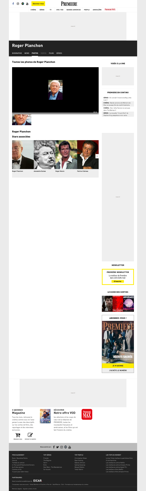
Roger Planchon (17, 171)
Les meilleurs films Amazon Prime (117, 471)
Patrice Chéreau (82, 171)
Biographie (17, 53)
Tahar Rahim (79, 469)
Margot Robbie (79, 467)
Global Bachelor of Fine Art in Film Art (41, 484)
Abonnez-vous (38, 4)
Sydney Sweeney (80, 465)
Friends (46, 458)
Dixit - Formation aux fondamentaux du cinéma (74, 484)
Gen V (45, 463)
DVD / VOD (59, 10)
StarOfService (56, 484)
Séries (42, 10)
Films (51, 53)
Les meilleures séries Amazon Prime (118, 465)
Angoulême (97, 10)
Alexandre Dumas (40, 171)
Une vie (14, 460)
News (26, 53)
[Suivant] (97, 156)
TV (50, 10)
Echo (45, 465)
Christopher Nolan (81, 458)
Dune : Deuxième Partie (19, 458)
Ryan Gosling (79, 460)
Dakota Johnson (80, 463)
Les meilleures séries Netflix (115, 463)
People (86, 10)
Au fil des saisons (18, 467)
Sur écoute (46, 469)
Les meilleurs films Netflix (114, 469)
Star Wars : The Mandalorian (52, 467)
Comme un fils (16, 469)
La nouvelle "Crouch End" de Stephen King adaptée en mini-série (115, 114)
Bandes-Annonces (74, 10)
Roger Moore (59, 171)
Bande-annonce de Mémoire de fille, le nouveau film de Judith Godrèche (117, 104)
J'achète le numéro (118, 370)
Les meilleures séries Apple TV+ (116, 467)
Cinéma (33, 10)
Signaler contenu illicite (29, 489)
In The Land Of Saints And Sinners (23, 465)
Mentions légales (17, 489)
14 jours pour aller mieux (20, 471)
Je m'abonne (117, 366)
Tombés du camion (18, 463)
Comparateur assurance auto (20, 484)
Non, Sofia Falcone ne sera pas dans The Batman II (116, 109)
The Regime (47, 460)
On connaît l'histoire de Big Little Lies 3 (117, 99)
